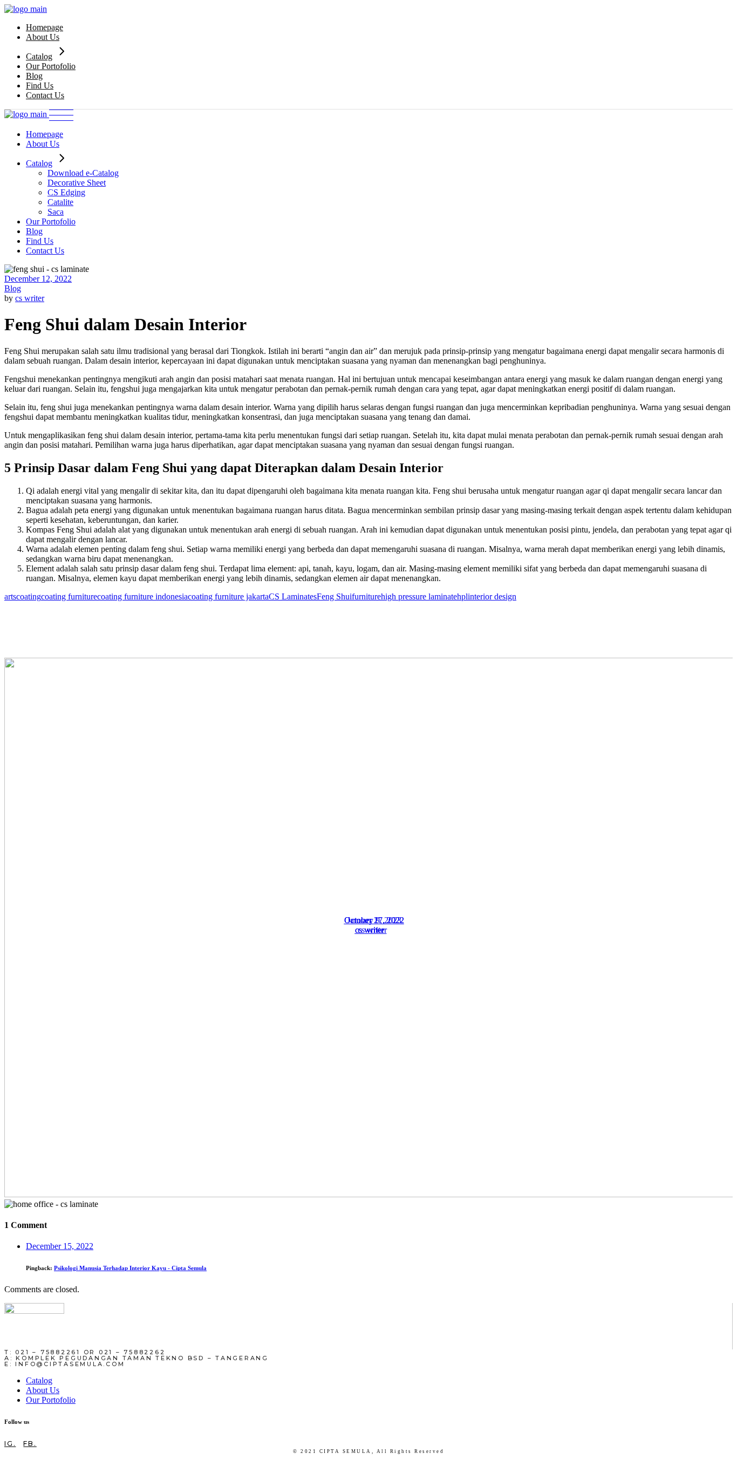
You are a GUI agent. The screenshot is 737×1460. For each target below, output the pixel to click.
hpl (462, 596)
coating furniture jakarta (228, 596)
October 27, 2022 (374, 920)
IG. (10, 1444)
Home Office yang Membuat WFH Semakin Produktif (373, 956)
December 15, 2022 (59, 1246)
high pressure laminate (419, 596)
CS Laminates (293, 596)
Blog (12, 288)
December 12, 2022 (38, 278)
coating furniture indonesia (142, 596)
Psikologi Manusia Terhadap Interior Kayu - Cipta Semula (130, 1268)
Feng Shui (334, 596)
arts (10, 596)
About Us (42, 1390)
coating (28, 596)
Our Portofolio (51, 1399)
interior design (492, 596)
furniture (366, 596)
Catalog (39, 1380)
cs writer (29, 298)
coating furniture (69, 596)
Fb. (29, 1444)
